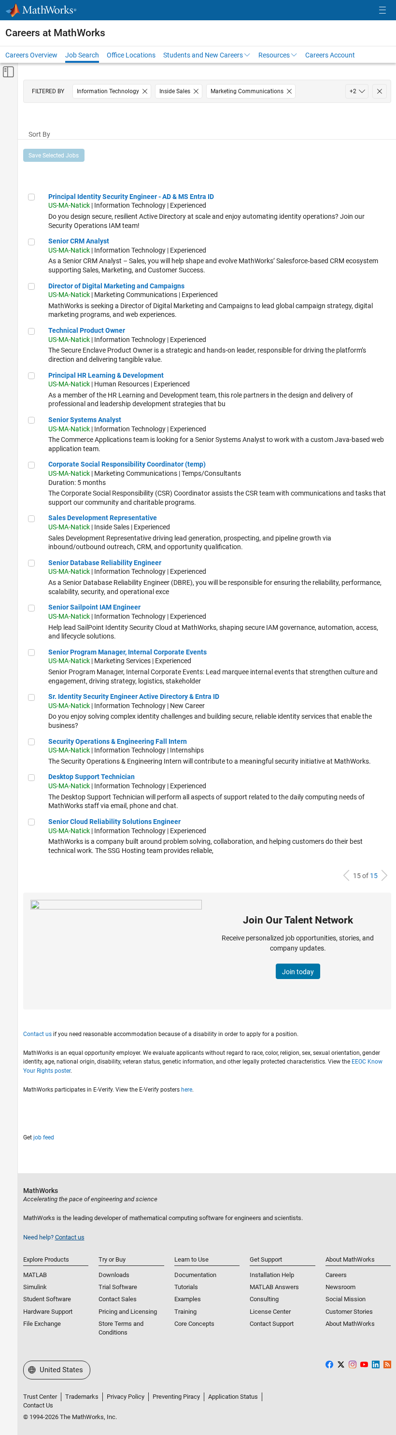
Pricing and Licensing (128, 1311)
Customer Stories (349, 1311)
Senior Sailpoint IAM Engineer (94, 607)
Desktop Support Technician (91, 777)
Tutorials (186, 1287)
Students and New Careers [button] (203, 55)
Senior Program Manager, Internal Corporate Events (127, 652)
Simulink (35, 1287)
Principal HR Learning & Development (106, 375)
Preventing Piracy (176, 1396)
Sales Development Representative (102, 518)
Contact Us (38, 1405)
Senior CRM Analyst (78, 241)
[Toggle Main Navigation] (382, 10)
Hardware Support (47, 1311)
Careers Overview (31, 55)
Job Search (82, 55)
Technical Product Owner (86, 330)
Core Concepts (194, 1323)
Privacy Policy (125, 1396)
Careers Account (330, 55)
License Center (270, 1311)
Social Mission (345, 1299)
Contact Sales (118, 1299)
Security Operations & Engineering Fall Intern (117, 741)
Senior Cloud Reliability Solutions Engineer (114, 821)
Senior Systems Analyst (84, 420)
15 (374, 876)
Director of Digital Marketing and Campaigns (116, 286)
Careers (336, 1275)
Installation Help (272, 1275)
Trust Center (40, 1396)
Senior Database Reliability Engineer (104, 563)
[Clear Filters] (379, 91)
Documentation (195, 1275)
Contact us (37, 1034)
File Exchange (42, 1323)
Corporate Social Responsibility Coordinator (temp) (127, 464)
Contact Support (272, 1323)
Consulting (264, 1299)
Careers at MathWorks (55, 33)
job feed (43, 1137)
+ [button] (353, 91)
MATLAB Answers (274, 1287)
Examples (187, 1299)
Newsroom (340, 1287)
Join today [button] (298, 972)
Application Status (233, 1396)
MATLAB (35, 1275)
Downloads (114, 1275)
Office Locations (131, 55)
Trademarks (82, 1396)
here (186, 1089)
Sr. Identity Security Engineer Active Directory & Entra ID (133, 696)
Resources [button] (274, 55)
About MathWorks (350, 1323)
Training (185, 1311)
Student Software (47, 1299)
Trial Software (118, 1287)
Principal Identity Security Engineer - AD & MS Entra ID (131, 196)
